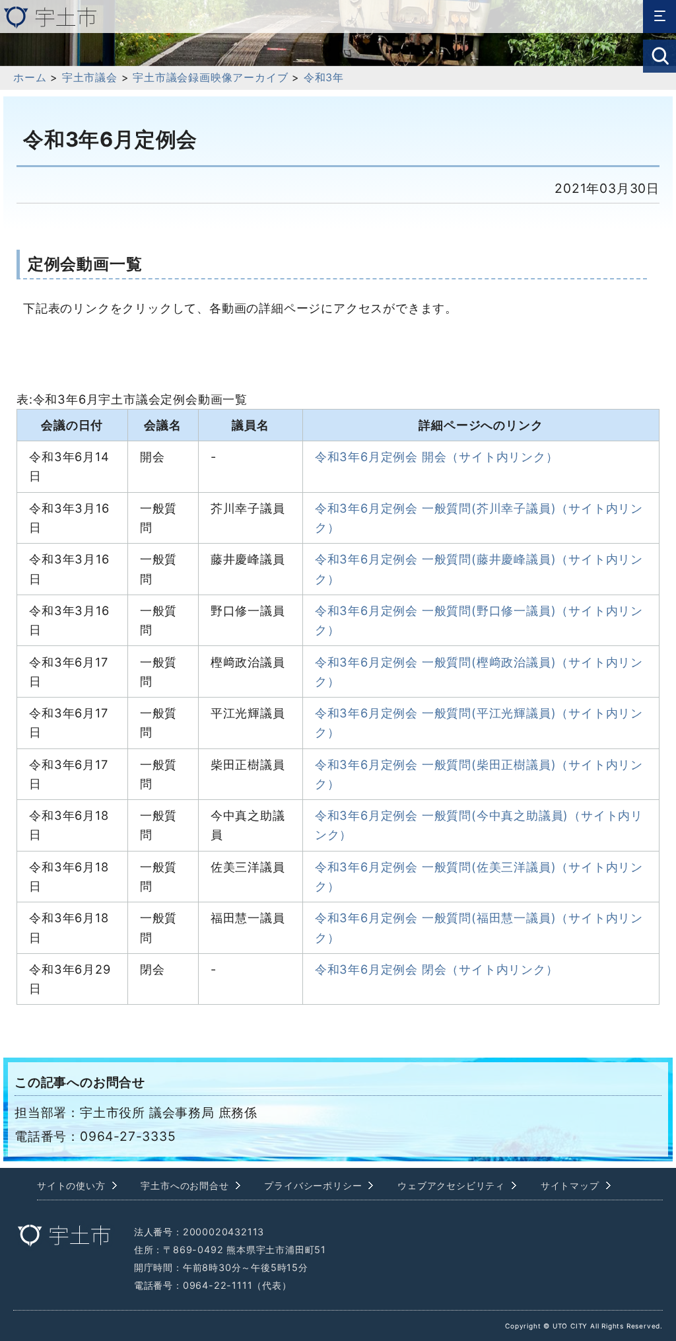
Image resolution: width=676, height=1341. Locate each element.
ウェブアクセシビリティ (451, 1185)
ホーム (29, 77)
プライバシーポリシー (313, 1185)
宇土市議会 (90, 77)
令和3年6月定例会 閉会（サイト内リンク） (436, 969)
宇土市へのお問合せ (184, 1185)
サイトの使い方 (71, 1185)
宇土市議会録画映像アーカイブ (210, 77)
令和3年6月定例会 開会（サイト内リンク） (436, 456)
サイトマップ (570, 1185)
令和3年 (324, 77)
